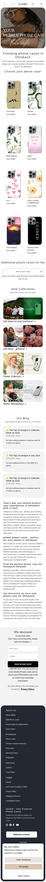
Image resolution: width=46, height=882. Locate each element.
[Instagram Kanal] (7, 825)
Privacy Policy (27, 689)
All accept (23, 866)
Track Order (10, 772)
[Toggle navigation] (4, 4)
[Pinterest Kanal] (10, 825)
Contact (9, 767)
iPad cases (10, 748)
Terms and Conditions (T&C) (16, 787)
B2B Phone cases (12, 720)
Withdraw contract (21, 835)
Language (23, 842)
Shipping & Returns (13, 796)
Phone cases (11, 739)
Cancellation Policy (13, 801)
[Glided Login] (12, 4)
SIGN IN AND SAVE (23, 664)
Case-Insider (10, 729)
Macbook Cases (12, 753)
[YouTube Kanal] (17, 825)
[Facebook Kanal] (14, 825)
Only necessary (23, 860)
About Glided (11, 715)
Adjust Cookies (23, 876)
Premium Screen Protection (16, 743)
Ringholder (10, 757)
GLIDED (23, 4)
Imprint (8, 782)
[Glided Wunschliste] (33, 4)
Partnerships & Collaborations (17, 724)
